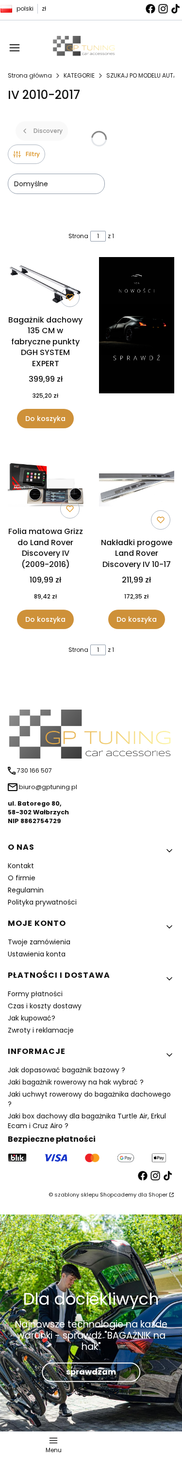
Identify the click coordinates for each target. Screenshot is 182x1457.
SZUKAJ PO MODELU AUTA (141, 75)
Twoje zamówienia (39, 942)
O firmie (21, 878)
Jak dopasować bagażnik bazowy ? (66, 1070)
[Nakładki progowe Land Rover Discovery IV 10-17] (137, 489)
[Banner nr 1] (137, 342)
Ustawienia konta (37, 954)
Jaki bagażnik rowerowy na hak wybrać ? (76, 1082)
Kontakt (21, 866)
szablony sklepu (76, 1194)
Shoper (158, 1194)
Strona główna (30, 75)
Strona (78, 236)
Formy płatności (35, 994)
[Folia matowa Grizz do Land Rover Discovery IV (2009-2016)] (45, 483)
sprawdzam (91, 1371)
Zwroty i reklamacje (41, 1030)
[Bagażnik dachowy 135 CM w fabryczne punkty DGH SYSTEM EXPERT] (45, 284)
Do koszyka (45, 418)
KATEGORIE (79, 75)
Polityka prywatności (42, 902)
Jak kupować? (31, 1018)
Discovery (48, 131)
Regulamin (26, 890)
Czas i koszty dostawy (45, 1006)
